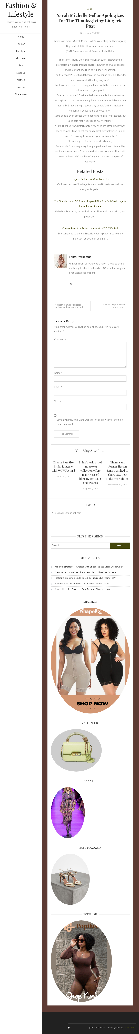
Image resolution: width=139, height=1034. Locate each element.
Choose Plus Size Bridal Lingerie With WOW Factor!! (90, 228)
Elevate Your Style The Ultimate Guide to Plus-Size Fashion (85, 572)
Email (58, 387)
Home (21, 37)
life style (21, 51)
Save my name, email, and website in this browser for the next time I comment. (90, 422)
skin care (21, 58)
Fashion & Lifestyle (21, 9)
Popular (21, 87)
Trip (21, 65)
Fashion (21, 44)
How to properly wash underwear (114, 306)
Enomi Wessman (80, 257)
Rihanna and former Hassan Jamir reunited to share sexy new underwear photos (117, 470)
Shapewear (21, 94)
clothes (21, 80)
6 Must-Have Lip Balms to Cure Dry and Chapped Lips (82, 589)
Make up (20, 73)
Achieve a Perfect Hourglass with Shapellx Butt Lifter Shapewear (89, 566)
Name (58, 373)
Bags (89, 9)
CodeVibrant (129, 1027)
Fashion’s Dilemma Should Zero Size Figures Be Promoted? (85, 578)
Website (58, 401)
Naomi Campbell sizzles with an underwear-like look (69, 306)
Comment (60, 339)
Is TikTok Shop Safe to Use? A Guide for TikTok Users (82, 583)
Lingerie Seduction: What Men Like (90, 179)
